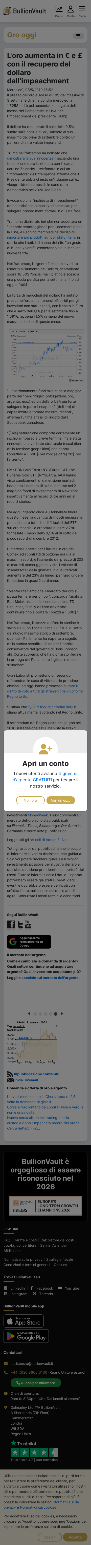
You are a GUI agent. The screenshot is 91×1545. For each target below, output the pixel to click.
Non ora (30, 800)
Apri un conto (62, 800)
